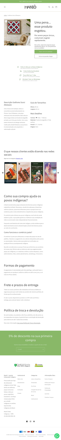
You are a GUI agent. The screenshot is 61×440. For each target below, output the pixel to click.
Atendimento (21, 382)
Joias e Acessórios (36, 379)
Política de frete (22, 436)
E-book (19, 393)
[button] (5, 7)
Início (5, 15)
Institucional (34, 399)
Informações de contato (32, 436)
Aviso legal (41, 436)
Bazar (32, 395)
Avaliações (20, 389)
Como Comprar (49, 379)
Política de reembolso (29, 434)
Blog (19, 386)
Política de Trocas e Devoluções (50, 383)
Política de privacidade (41, 434)
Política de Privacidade (48, 389)
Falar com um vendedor (45, 51)
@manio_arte (19, 158)
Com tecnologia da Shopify (18, 434)
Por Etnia (33, 386)
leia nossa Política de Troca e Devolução (28, 323)
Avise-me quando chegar (46, 56)
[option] (10, 173)
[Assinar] (43, 349)
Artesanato (34, 382)
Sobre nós (20, 379)
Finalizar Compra (49, 397)
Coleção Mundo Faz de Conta (36, 390)
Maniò (11, 434)
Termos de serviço (51, 434)
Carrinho (47, 393)
